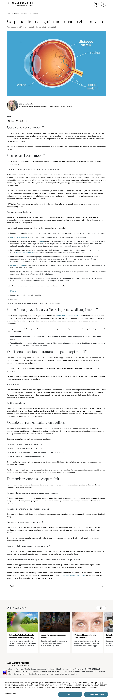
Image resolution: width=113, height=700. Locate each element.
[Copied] (26, 121)
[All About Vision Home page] (20, 4)
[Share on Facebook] (8, 121)
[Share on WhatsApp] (21, 121)
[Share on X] (17, 121)
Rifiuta (70, 694)
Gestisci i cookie (11, 694)
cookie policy (71, 687)
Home (9, 14)
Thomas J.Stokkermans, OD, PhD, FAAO (56, 106)
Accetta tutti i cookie (96, 694)
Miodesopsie (33, 14)
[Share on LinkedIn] (12, 121)
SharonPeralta (27, 104)
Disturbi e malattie (20, 14)
